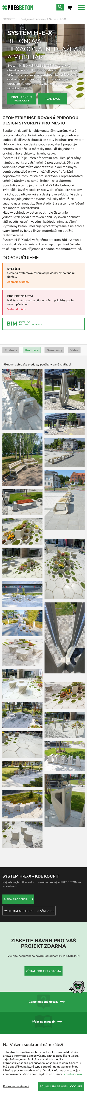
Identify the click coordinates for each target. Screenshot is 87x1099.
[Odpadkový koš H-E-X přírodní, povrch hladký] (65, 758)
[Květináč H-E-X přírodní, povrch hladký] (22, 531)
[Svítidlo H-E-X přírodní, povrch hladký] (22, 871)
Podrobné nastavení (16, 1086)
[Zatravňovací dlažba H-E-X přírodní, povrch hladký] (65, 622)
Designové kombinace (33, 19)
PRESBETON (9, 19)
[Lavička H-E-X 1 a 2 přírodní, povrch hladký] (65, 798)
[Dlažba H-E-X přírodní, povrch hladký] (22, 744)
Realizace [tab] (31, 350)
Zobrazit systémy (18, 282)
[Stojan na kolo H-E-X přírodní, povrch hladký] (22, 399)
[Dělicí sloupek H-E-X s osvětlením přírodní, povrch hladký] (65, 682)
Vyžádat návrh (16, 309)
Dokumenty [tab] (54, 350)
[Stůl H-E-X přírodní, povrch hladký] (22, 715)
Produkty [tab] (11, 350)
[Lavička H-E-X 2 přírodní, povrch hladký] (22, 502)
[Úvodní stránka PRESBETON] (17, 7)
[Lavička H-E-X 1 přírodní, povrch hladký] (22, 459)
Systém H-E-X (57, 19)
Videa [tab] (74, 350)
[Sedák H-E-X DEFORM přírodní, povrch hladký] (22, 652)
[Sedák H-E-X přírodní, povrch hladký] (22, 804)
